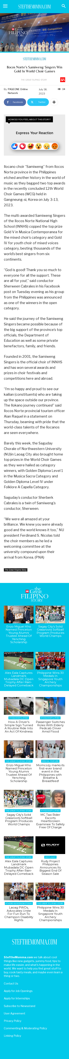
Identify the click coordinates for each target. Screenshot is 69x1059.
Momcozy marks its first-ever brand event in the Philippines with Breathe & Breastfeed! (50, 773)
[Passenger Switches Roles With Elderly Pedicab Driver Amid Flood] (50, 706)
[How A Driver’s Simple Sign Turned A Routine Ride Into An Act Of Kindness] (19, 706)
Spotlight (50, 857)
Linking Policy (12, 1035)
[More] (54, 102)
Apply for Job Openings (18, 991)
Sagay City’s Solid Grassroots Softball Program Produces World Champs (50, 631)
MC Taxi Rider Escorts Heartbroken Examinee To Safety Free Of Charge (50, 821)
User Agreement (14, 1013)
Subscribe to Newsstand (19, 1006)
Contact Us (11, 983)
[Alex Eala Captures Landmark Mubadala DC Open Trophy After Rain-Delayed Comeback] (19, 661)
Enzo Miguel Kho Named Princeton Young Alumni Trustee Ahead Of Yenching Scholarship (19, 634)
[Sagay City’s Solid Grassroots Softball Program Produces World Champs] (50, 614)
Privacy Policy (12, 1020)
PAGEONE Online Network (18, 91)
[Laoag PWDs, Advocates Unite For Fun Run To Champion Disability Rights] (19, 891)
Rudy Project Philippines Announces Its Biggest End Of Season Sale (50, 867)
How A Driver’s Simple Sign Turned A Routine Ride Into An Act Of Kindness (19, 726)
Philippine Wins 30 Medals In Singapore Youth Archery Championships (50, 679)
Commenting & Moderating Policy (25, 1028)
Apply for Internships (17, 998)
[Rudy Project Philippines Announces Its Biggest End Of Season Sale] (50, 845)
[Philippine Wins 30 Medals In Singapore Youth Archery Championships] (50, 661)
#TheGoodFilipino (18, 718)
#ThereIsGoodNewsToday (19, 903)
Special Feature (50, 761)
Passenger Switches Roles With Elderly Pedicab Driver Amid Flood (50, 726)
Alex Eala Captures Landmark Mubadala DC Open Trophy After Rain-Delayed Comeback (18, 679)
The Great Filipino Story (34, 79)
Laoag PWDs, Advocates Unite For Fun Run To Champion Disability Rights (18, 914)
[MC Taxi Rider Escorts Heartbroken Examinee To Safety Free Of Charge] (50, 799)
